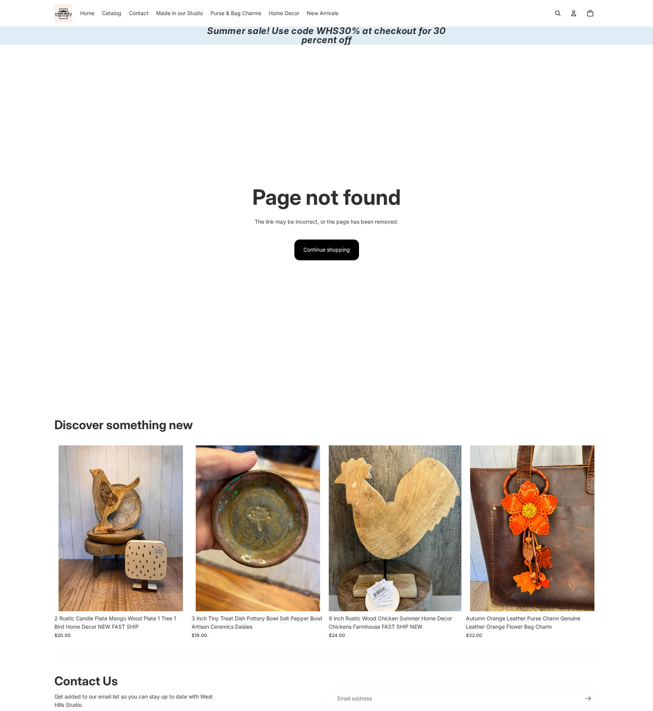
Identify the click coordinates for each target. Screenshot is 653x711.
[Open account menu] (573, 13)
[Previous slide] (65, 528)
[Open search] (557, 13)
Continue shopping (326, 249)
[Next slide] (175, 528)
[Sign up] (588, 698)
